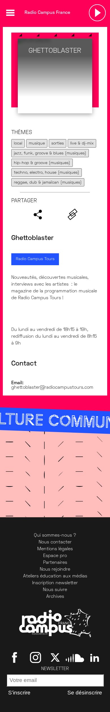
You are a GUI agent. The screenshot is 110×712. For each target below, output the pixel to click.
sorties (57, 143)
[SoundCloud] (75, 657)
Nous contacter (55, 542)
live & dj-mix (82, 143)
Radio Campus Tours (35, 259)
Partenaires (55, 563)
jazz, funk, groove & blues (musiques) (50, 153)
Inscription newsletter (55, 583)
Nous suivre (55, 590)
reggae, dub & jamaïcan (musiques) (48, 182)
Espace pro (55, 556)
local (18, 143)
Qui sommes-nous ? (55, 535)
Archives (55, 597)
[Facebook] (15, 657)
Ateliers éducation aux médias (55, 576)
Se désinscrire (84, 693)
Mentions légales (55, 549)
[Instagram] (35, 657)
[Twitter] (55, 657)
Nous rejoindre (55, 569)
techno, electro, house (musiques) (46, 173)
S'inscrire (19, 693)
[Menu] (10, 12)
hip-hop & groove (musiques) (42, 163)
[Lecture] (97, 12)
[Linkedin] (94, 657)
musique (37, 143)
